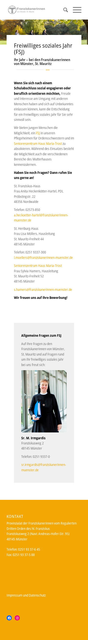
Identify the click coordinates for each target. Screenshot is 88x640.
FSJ (38, 133)
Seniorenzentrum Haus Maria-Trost (38, 143)
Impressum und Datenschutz (26, 595)
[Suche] (63, 10)
